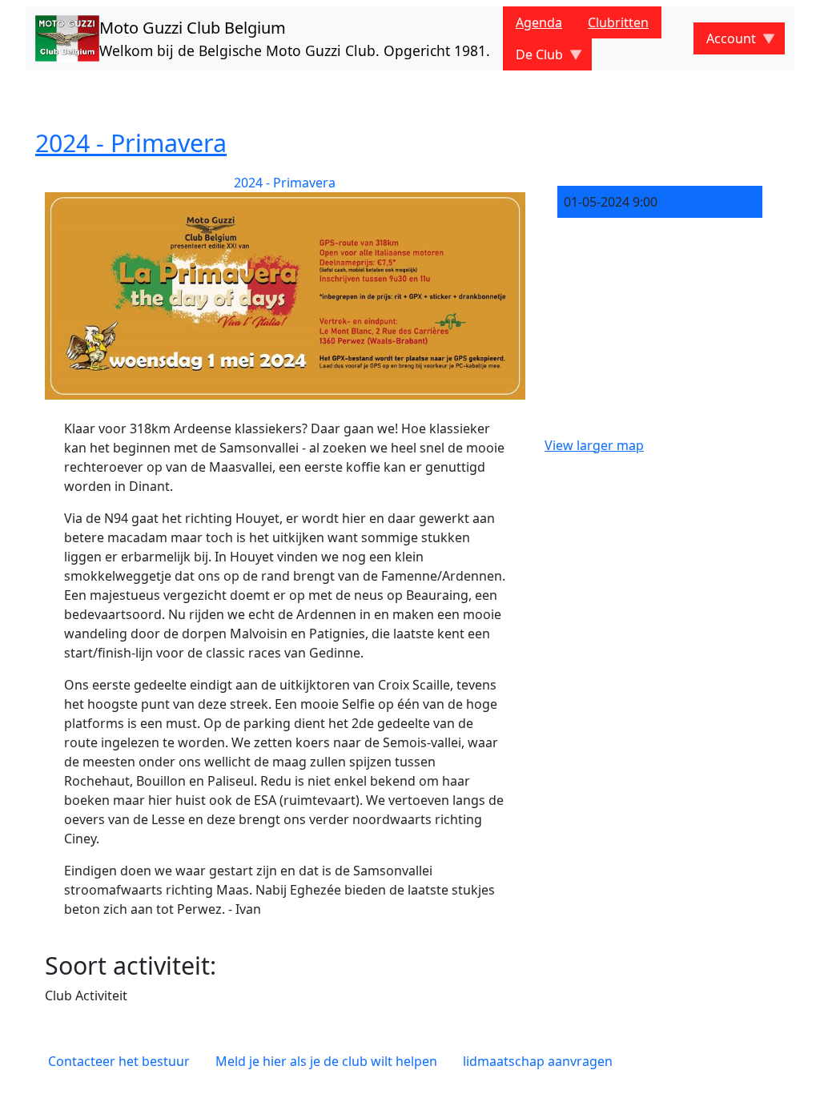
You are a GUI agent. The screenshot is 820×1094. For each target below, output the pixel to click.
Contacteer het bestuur (119, 1061)
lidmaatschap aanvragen (538, 1061)
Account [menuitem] (724, 42)
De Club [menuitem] (533, 58)
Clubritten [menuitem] (618, 22)
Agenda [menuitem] (539, 22)
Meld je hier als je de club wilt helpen (326, 1061)
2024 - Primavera (131, 142)
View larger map (594, 445)
